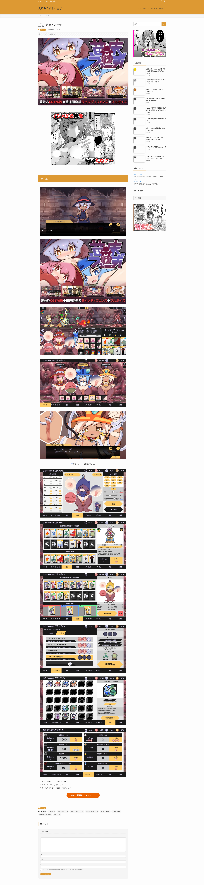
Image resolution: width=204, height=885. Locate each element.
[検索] (164, 1)
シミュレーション (63, 811)
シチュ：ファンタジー (77, 811)
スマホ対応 (51, 811)
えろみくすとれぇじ (50, 8)
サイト (41, 864)
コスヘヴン (137, 181)
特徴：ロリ (57, 814)
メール (41, 859)
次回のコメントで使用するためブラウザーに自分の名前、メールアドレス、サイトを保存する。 (63, 869)
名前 (41, 854)
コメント (42, 836)
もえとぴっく (137, 174)
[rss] (161, 1)
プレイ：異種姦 (105, 811)
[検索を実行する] (164, 24)
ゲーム (43, 29)
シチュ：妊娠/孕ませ (92, 811)
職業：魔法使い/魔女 (45, 814)
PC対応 (43, 811)
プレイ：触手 (116, 811)
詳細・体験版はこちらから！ (83, 795)
